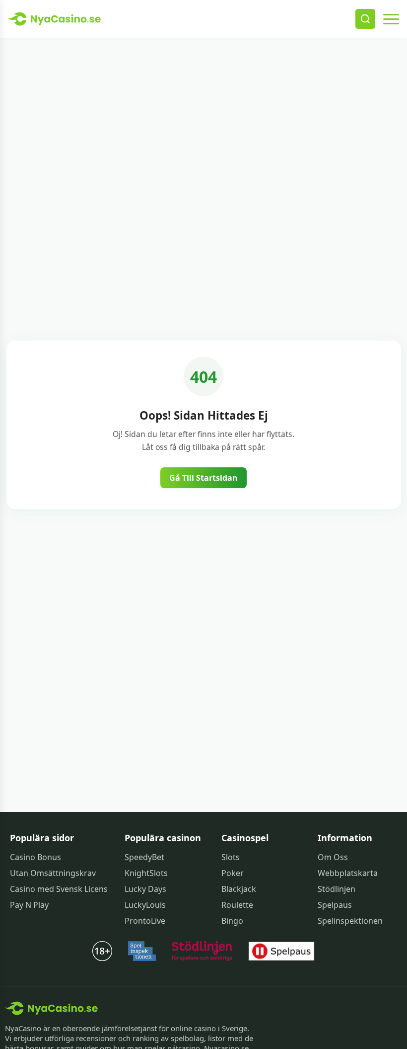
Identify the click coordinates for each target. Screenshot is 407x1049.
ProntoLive (145, 920)
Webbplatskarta (348, 873)
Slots (230, 857)
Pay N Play (29, 904)
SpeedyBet (144, 857)
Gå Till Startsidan (203, 477)
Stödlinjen (336, 888)
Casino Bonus (35, 857)
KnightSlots (146, 873)
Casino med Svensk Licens (59, 888)
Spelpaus (335, 904)
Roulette (237, 904)
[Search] (365, 19)
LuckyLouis (145, 904)
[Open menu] (391, 19)
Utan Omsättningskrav (53, 873)
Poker (232, 873)
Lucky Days (145, 888)
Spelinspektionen (350, 920)
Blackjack (238, 888)
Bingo (232, 920)
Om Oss (333, 857)
